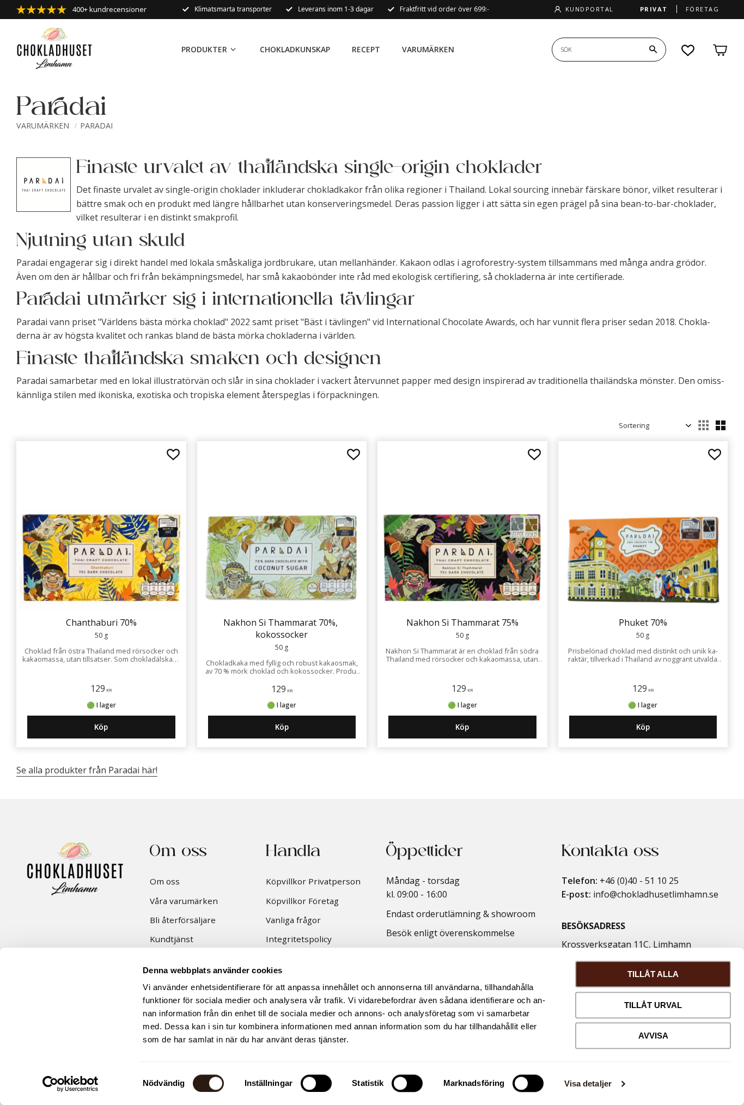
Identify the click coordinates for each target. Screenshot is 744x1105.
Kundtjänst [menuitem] (171, 938)
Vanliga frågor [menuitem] (293, 919)
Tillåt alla (653, 974)
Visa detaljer (588, 1083)
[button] (688, 50)
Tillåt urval (653, 1005)
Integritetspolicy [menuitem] (299, 938)
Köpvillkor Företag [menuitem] (302, 900)
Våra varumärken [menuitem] (184, 900)
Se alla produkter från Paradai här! (86, 770)
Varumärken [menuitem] (428, 49)
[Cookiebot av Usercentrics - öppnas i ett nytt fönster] (70, 1084)
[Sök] (653, 49)
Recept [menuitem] (366, 49)
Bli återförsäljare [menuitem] (183, 919)
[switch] (316, 1083)
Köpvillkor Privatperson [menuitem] (313, 881)
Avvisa (653, 1035)
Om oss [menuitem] (165, 881)
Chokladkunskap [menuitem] (295, 49)
